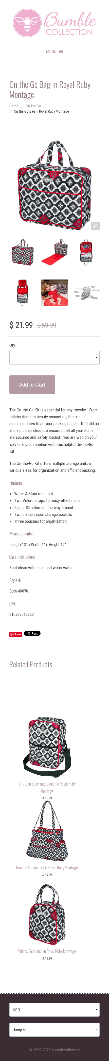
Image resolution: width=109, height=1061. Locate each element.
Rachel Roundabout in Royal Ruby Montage (47, 867)
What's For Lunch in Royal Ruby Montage (47, 951)
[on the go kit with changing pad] (54, 252)
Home (13, 106)
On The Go (33, 106)
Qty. (12, 345)
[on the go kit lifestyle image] (54, 293)
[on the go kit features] (86, 293)
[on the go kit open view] (86, 252)
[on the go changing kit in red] (22, 252)
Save (17, 634)
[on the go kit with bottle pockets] (22, 293)
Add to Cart (32, 384)
